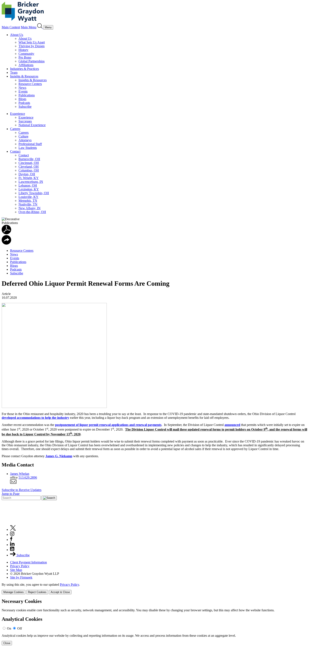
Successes (25, 121)
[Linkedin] (12, 544)
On (9, 628)
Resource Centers (30, 84)
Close (6, 643)
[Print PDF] (6, 233)
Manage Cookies (13, 592)
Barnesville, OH (29, 159)
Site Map (16, 570)
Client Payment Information (28, 562)
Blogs (22, 99)
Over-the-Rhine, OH (32, 212)
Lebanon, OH (27, 185)
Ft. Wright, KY (28, 178)
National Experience (32, 125)
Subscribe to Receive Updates (21, 490)
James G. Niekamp (58, 456)
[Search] (40, 27)
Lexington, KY (28, 189)
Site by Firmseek (21, 577)
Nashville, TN (27, 204)
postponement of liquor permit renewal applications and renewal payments (108, 425)
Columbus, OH (28, 170)
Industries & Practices (24, 69)
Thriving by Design (31, 46)
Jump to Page (11, 493)
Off (19, 628)
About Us (16, 35)
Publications (26, 95)
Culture (23, 136)
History (23, 50)
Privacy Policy (19, 566)
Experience (17, 113)
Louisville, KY (28, 197)
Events (23, 91)
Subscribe (25, 106)
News (22, 87)
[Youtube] (12, 549)
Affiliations (25, 65)
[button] (6, 243)
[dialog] (154, 588)
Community (26, 53)
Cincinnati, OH (28, 163)
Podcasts (24, 103)
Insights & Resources (24, 76)
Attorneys (25, 140)
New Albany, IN (29, 208)
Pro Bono (24, 57)
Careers (15, 129)
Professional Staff (30, 144)
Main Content (11, 27)
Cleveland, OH (28, 166)
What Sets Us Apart (31, 42)
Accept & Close (60, 592)
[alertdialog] (154, 622)
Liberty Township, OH (33, 193)
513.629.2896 (27, 477)
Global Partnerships (31, 61)
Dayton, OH (26, 174)
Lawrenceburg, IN (30, 181)
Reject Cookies (37, 592)
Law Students (27, 147)
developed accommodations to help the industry (35, 417)
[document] (154, 622)
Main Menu (28, 27)
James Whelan (19, 473)
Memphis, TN (27, 200)
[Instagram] (12, 534)
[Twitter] (13, 529)
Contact (15, 151)
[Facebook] (11, 539)
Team (13, 72)
